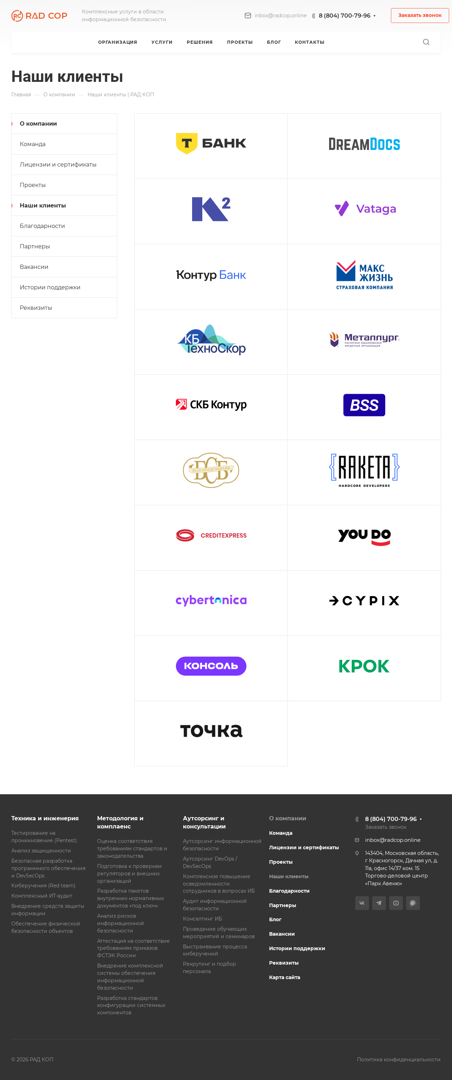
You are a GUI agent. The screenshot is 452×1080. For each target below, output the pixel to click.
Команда (33, 144)
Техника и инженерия (45, 818)
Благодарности (42, 226)
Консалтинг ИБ (202, 919)
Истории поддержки (50, 287)
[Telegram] (379, 903)
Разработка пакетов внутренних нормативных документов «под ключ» (130, 898)
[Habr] (413, 903)
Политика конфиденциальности (399, 1059)
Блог (275, 919)
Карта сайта (284, 977)
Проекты (33, 185)
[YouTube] (396, 903)
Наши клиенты (43, 205)
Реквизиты (36, 307)
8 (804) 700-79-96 (344, 15)
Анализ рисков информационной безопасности (120, 923)
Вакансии (34, 267)
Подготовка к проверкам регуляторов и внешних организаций (129, 873)
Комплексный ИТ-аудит (41, 896)
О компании (38, 123)
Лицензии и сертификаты (58, 164)
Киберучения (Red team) (43, 885)
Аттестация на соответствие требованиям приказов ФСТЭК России (133, 948)
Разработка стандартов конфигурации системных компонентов (131, 1005)
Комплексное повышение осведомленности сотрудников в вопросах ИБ (219, 884)
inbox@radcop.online (281, 15)
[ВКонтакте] (362, 903)
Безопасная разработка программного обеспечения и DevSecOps (48, 868)
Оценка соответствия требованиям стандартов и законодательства (132, 848)
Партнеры (35, 246)
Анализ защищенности (41, 850)
